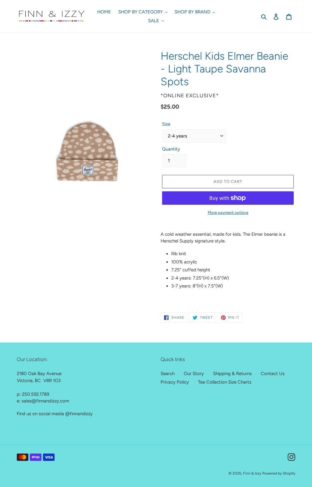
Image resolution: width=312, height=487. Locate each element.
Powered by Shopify (278, 473)
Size (166, 124)
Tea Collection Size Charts (224, 382)
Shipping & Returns (232, 373)
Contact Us (273, 373)
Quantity (171, 149)
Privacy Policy (175, 382)
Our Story (194, 373)
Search (168, 373)
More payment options (228, 212)
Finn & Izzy (252, 473)
